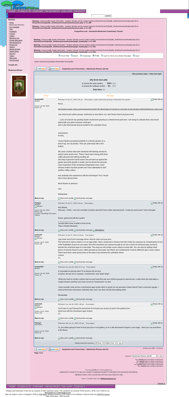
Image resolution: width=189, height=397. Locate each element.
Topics (11, 56)
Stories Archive (14, 49)
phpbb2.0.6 (90, 372)
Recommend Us (15, 42)
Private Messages (15, 40)
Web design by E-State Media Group (58, 392)
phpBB (94, 370)
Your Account (14, 60)
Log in (137, 56)
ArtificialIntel (78, 375)
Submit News (14, 51)
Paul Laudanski (108, 375)
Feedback (13, 31)
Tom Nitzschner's (81, 372)
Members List (14, 38)
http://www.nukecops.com (108, 378)
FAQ (11, 29)
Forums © (161, 383)
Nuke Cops (92, 378)
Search (12, 47)
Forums (12, 34)
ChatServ (84, 375)
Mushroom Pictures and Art (97, 69)
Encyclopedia (14, 27)
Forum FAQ (65, 56)
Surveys (12, 53)
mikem (90, 375)
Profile (97, 56)
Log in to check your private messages (117, 56)
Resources (13, 45)
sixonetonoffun (96, 375)
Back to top (39, 198)
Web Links (13, 58)
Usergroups (86, 56)
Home (11, 22)
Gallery (12, 36)
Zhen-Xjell (119, 375)
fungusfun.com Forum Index (73, 69)
